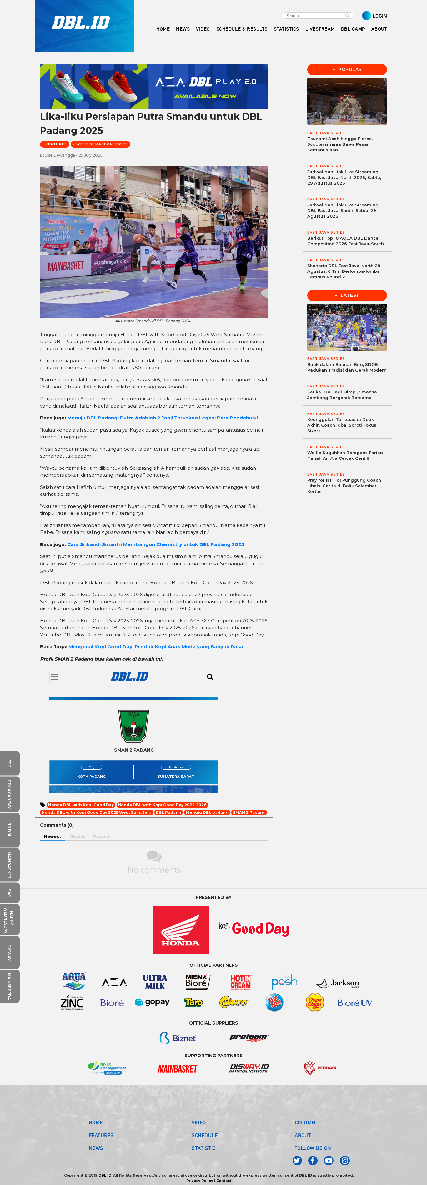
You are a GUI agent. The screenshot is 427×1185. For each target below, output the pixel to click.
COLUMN (305, 1122)
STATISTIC (204, 1148)
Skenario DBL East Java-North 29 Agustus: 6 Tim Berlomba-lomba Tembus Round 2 (343, 271)
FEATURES (101, 1135)
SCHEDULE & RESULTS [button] (242, 29)
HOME (163, 29)
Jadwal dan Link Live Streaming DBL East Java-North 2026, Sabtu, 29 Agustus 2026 (344, 177)
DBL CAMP (353, 29)
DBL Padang (168, 812)
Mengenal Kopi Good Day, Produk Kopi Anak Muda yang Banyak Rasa (155, 647)
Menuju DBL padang (207, 812)
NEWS (96, 1148)
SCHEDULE (205, 1135)
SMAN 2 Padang (249, 812)
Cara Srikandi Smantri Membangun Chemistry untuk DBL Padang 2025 (155, 544)
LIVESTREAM (320, 29)
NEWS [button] (183, 29)
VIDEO (203, 29)
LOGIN (380, 16)
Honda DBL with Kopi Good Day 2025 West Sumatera (97, 812)
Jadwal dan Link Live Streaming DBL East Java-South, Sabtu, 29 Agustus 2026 (343, 210)
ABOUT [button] (379, 29)
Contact (223, 1180)
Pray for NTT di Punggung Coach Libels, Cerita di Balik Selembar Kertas (344, 486)
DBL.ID (104, 1175)
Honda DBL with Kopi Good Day (81, 805)
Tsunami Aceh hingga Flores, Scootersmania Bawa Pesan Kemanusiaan (340, 144)
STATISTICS (286, 29)
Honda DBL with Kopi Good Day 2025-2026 (162, 805)
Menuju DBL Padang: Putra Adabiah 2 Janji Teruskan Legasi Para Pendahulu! (162, 418)
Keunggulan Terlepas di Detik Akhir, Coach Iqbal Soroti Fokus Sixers (341, 425)
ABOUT (303, 1135)
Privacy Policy (199, 1180)
